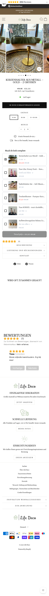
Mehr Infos (24, 429)
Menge (24, 125)
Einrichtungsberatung (24, 477)
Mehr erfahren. (23, 344)
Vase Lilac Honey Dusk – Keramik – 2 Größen (32, 169)
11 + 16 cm (33, 117)
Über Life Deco (24, 470)
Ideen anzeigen (24, 457)
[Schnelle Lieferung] (24, 412)
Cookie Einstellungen (24, 492)
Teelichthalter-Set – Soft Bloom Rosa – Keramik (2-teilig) (32, 184)
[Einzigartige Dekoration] (24, 386)
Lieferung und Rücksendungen (24, 250)
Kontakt (24, 256)
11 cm (14, 117)
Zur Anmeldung (23, 506)
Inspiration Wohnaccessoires (24, 500)
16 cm (23, 117)
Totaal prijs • (24, 234)
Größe (24, 113)
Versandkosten (29, 91)
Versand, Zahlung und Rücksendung (24, 485)
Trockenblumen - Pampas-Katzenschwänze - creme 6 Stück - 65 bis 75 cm (32, 196)
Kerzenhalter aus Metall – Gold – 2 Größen (32, 156)
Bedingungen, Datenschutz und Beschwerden (24, 489)
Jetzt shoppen (24, 402)
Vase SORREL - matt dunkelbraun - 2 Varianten (32, 207)
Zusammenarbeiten (24, 474)
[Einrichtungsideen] (24, 438)
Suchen (24, 466)
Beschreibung (24, 245)
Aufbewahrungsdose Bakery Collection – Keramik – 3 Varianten (32, 220)
